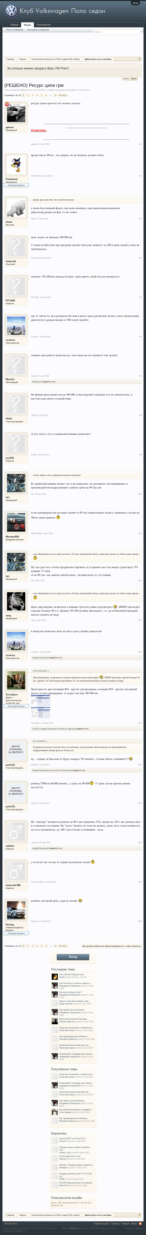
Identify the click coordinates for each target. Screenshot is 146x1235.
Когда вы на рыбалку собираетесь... (76, 1028)
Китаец (10, 924)
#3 (140, 218)
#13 (140, 620)
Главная (14, 25)
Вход (135, 3)
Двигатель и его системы (33, 90)
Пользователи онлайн (66, 1197)
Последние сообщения (38, 30)
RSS (140, 1223)
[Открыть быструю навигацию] (139, 59)
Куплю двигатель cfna (69, 1156)
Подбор (126, 79)
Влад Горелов (65, 1004)
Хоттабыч (12, 694)
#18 (140, 842)
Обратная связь (102, 1223)
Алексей (11, 261)
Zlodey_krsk (65, 1152)
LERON (35, 729)
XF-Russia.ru (19, 1231)
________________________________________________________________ (86, 122)
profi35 (10, 458)
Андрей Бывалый (40, 657)
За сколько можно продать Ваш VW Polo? (38, 68)
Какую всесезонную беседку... (73, 1019)
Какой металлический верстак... (74, 1045)
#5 (140, 297)
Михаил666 (12, 536)
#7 (140, 376)
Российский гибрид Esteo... (72, 974)
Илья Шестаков (66, 1030)
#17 (140, 803)
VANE (62, 1179)
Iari (8, 497)
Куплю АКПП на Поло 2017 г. (73, 1138)
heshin (61, 729)
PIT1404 (10, 300)
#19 (140, 882)
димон (74, 90)
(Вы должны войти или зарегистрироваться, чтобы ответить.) (111, 946)
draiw (9, 221)
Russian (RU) (10, 1223)
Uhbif (9, 418)
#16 (140, 764)
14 (55, 95)
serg (8, 615)
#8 (140, 415)
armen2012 (55, 770)
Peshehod (11, 179)
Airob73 (62, 1141)
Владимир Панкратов (69, 986)
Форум (27, 25)
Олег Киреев (65, 1112)
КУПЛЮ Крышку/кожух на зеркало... (76, 1183)
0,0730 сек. (74, 1228)
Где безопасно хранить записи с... (75, 983)
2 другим (71, 729)
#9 (140, 454)
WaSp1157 (37, 381)
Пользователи (44, 25)
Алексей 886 (13, 885)
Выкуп (133, 79)
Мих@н (10, 379)
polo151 (10, 764)
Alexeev (63, 1159)
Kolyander (67, 770)
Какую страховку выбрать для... (74, 1001)
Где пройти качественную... (72, 1010)
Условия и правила (133, 1228)
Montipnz (63, 1167)
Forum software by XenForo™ (29, 1228)
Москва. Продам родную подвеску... (76, 1165)
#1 (140, 144)
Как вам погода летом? (70, 992)
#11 (140, 533)
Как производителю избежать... (74, 1036)
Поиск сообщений (14, 30)
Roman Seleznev (67, 1021)
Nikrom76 (63, 1185)
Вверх (134, 1223)
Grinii (61, 977)
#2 (140, 176)
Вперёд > (63, 95)
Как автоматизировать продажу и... (76, 1109)
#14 (140, 652)
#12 (140, 580)
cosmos (10, 339)
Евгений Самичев (67, 1039)
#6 (140, 336)
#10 (140, 494)
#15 (140, 723)
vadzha (10, 845)
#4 (140, 258)
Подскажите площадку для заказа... (76, 1054)
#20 (140, 921)
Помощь (115, 1223)
